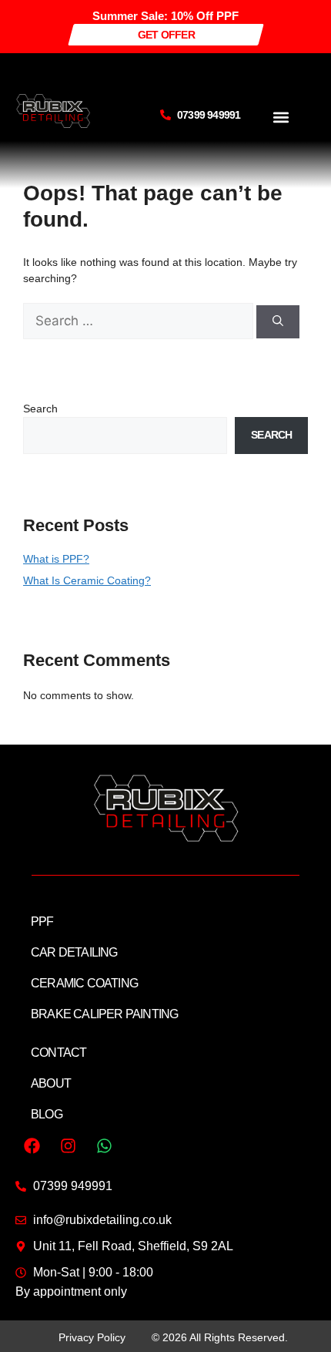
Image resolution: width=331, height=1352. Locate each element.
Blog (46, 1114)
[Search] (277, 321)
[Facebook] (31, 1146)
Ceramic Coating (84, 983)
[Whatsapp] (104, 1146)
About (51, 1083)
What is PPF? (56, 559)
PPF (42, 921)
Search (40, 408)
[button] (280, 116)
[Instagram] (68, 1146)
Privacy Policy (92, 1337)
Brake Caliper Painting (104, 1014)
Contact (58, 1052)
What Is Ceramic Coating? (87, 580)
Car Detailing (74, 952)
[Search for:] (139, 321)
